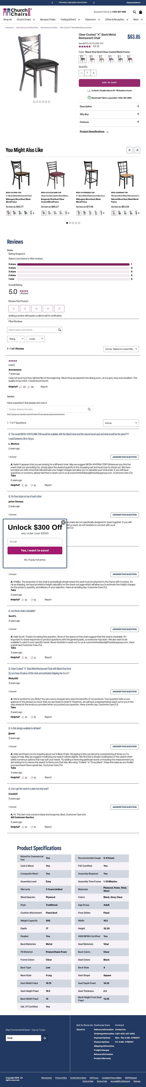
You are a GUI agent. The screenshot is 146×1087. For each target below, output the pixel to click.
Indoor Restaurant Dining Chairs (27, 28)
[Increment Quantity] (93, 73)
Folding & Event (68, 20)
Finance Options (101, 1042)
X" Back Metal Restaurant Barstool (90, 196)
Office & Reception (114, 20)
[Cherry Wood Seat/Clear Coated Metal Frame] (92, 59)
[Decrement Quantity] (81, 73)
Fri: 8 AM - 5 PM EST (124, 1042)
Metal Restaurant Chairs (49, 28)
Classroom (90, 20)
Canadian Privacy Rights (112, 1078)
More (136, 20)
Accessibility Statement (120, 1081)
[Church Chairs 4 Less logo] (17, 12)
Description (86, 107)
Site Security (46, 1078)
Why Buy (84, 114)
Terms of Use (102, 1081)
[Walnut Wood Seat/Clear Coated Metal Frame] (120, 59)
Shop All (7, 20)
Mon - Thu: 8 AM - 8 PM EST (127, 1038)
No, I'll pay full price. (35, 559)
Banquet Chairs (47, 20)
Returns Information (103, 1054)
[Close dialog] (63, 522)
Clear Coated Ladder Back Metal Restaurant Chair (55, 196)
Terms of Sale (88, 1081)
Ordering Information (104, 1034)
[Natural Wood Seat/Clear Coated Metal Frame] (102, 59)
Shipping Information (104, 1046)
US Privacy (94, 1078)
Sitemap (136, 1081)
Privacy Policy (61, 1078)
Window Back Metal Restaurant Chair (125, 196)
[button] (38, 66)
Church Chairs (24, 20)
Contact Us (120, 1030)
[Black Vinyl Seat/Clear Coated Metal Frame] (83, 59)
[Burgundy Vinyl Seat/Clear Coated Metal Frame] (130, 59)
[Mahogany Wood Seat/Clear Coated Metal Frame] (111, 59)
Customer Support (133, 2)
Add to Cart (109, 83)
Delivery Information (103, 1030)
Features (84, 122)
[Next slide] (33, 213)
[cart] (141, 13)
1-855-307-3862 (119, 12)
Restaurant (10, 28)
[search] (134, 12)
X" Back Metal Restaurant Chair (19, 196)
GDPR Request (131, 1078)
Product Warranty (102, 1059)
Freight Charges (101, 1050)
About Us (80, 1030)
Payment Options (102, 1038)
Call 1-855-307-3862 (125, 1034)
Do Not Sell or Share (78, 1078)
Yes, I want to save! (35, 550)
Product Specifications (92, 132)
